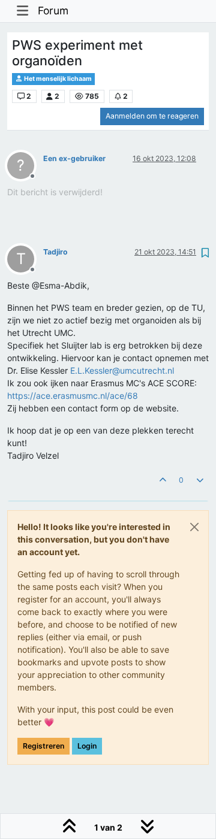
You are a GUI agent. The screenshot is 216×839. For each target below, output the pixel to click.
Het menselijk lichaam (57, 79)
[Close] (194, 527)
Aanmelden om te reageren (152, 115)
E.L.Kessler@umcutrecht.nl (122, 370)
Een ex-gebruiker (74, 158)
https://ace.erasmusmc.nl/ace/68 (72, 395)
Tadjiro (55, 251)
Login (87, 745)
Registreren (43, 745)
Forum (53, 10)
